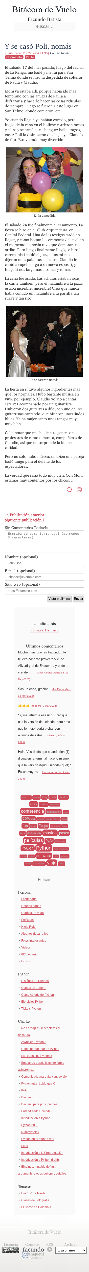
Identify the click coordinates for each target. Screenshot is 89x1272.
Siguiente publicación (23, 520)
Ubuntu (28, 864)
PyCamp (60, 841)
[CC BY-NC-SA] (10, 1251)
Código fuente (59, 53)
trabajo (64, 856)
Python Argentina (61, 849)
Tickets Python (31, 1008)
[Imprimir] (79, 490)
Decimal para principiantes (39, 1104)
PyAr (49, 841)
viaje (51, 862)
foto (25, 826)
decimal (40, 819)
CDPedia (28, 818)
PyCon (28, 848)
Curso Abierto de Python (37, 994)
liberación (34, 833)
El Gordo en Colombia (36, 1207)
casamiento (14, 57)
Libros (25, 961)
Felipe (43, 826)
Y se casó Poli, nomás (38, 46)
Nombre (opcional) (21, 557)
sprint (56, 856)
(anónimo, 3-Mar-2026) (44, 705)
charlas (63, 797)
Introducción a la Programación (42, 1152)
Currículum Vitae (32, 912)
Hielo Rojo (28, 926)
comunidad (54, 805)
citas (33, 804)
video (61, 863)
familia (57, 819)
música (50, 833)
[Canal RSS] (49, 1250)
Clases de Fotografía (35, 1200)
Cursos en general (33, 987)
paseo (64, 833)
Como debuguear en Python (40, 1048)
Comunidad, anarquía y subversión (44, 1076)
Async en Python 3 (33, 1042)
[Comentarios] (69, 490)
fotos (33, 826)
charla (52, 797)
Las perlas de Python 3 (36, 1055)
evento (49, 819)
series (31, 856)
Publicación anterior (27, 514)
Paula (30, 57)
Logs (24, 1145)
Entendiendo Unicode (36, 1111)
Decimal (26, 1097)
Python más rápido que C (38, 1083)
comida (44, 804)
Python (43, 848)
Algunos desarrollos (34, 933)
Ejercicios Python (32, 1001)
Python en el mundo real (37, 1138)
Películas (27, 919)
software (43, 856)
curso (66, 812)
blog (44, 797)
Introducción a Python (35, 1118)
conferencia (32, 811)
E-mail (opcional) (20, 570)
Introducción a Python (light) (40, 1159)
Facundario (29, 899)
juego (64, 826)
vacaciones (39, 863)
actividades (26, 797)
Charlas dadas (31, 905)
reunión (23, 856)
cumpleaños (53, 811)
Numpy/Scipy (30, 1132)
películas (33, 840)
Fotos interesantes (33, 940)
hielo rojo (55, 826)
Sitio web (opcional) (22, 584)
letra (22, 833)
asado (36, 797)
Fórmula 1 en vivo (44, 630)
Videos (26, 947)
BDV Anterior (30, 954)
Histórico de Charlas (35, 980)
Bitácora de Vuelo (44, 9)
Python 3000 (29, 1125)
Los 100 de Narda (33, 1193)
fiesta (64, 819)
